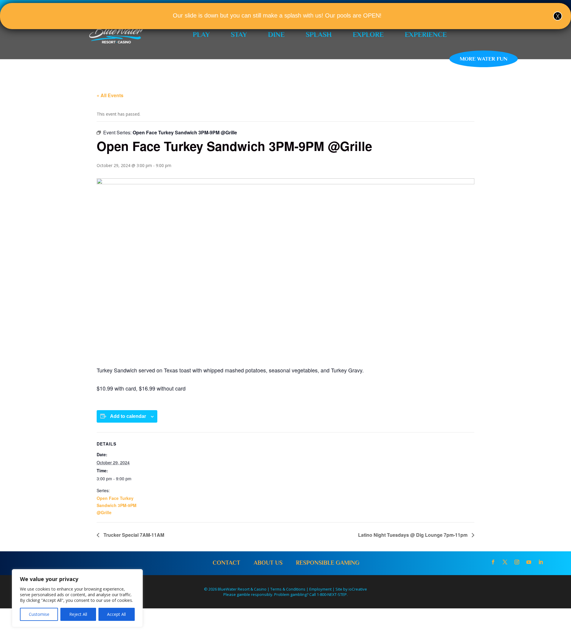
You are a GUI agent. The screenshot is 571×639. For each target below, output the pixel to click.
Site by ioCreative (351, 589)
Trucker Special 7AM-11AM (133, 534)
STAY (239, 34)
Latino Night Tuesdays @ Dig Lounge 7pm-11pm (413, 534)
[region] (77, 598)
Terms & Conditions (287, 589)
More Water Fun (483, 59)
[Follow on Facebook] (493, 562)
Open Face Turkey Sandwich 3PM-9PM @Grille (117, 505)
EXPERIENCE (426, 34)
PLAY (201, 34)
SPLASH (319, 34)
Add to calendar (128, 416)
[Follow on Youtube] (529, 562)
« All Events (110, 95)
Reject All (78, 614)
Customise (39, 614)
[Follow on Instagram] (517, 562)
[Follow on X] (505, 562)
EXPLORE (368, 34)
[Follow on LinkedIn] (540, 562)
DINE (276, 34)
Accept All (116, 614)
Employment (320, 589)
